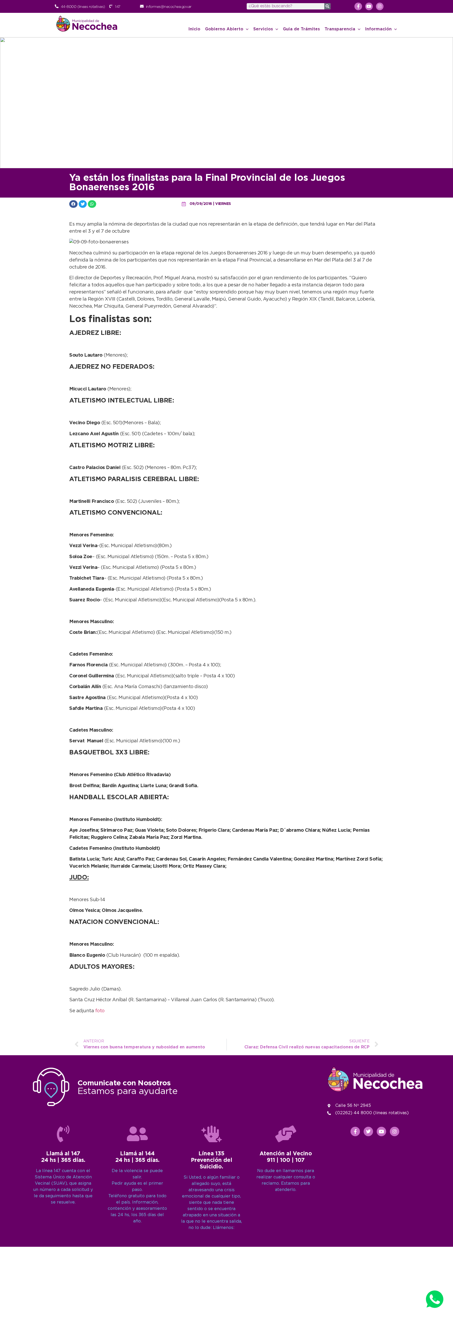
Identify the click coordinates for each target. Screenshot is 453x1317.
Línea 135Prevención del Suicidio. (211, 1160)
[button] (73, 204)
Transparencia (340, 29)
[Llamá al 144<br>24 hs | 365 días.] (137, 1133)
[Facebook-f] (358, 6)
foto (100, 1011)
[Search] (327, 6)
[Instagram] (380, 6)
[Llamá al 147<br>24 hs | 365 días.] (63, 1133)
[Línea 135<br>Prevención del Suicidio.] (211, 1133)
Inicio (194, 29)
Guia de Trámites (301, 29)
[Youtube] (369, 6)
